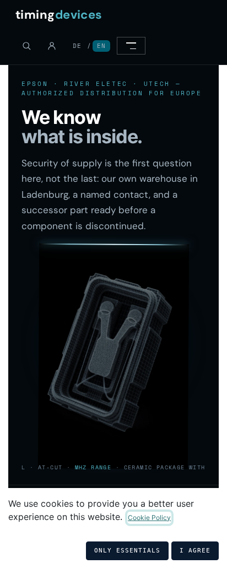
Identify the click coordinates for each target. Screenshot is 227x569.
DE (77, 45)
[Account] (52, 46)
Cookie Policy (149, 517)
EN (101, 45)
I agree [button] (195, 550)
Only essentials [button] (127, 550)
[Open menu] (131, 46)
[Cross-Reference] (26, 46)
